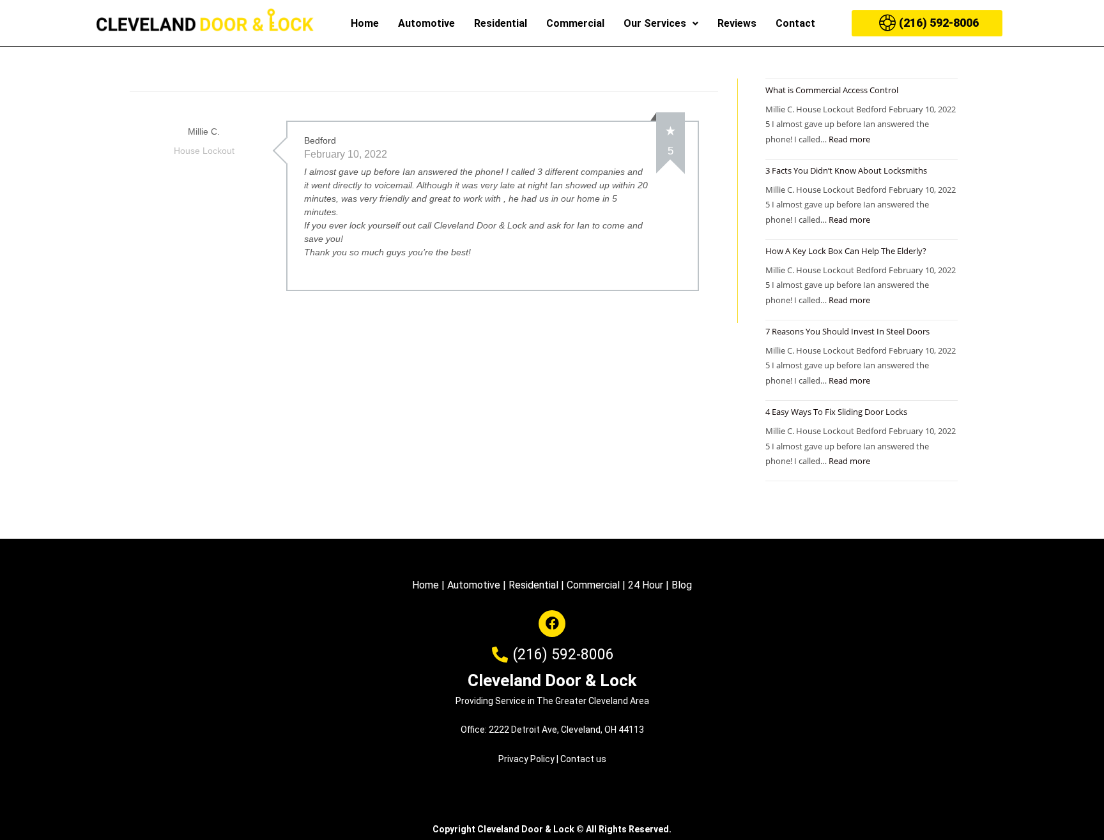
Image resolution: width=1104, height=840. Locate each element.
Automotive (426, 23)
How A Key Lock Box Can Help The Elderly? (845, 251)
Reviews (736, 23)
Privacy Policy (526, 759)
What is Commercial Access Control (831, 90)
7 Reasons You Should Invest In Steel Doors (847, 331)
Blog (681, 585)
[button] (661, 23)
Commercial (575, 23)
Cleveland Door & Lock (552, 680)
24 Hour (645, 585)
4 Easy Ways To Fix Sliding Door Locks (836, 411)
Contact (795, 23)
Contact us (583, 759)
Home (365, 23)
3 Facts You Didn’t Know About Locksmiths (846, 170)
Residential (500, 23)
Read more (849, 139)
